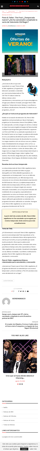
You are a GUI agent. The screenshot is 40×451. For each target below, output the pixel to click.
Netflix (5, 407)
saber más (33, 449)
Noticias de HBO (8, 412)
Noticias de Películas (9, 416)
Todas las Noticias (9, 425)
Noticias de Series (11, 11)
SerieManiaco (12, 26)
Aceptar (24, 449)
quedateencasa (8, 280)
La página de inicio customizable (12, 437)
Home (3, 11)
